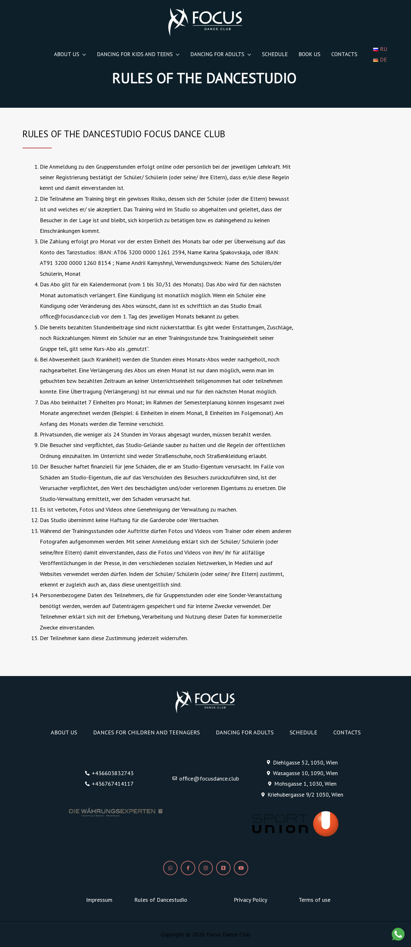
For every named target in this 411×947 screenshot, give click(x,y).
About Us (66, 54)
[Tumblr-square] (223, 868)
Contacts (344, 54)
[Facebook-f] (188, 868)
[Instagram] (205, 868)
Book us (309, 54)
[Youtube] (241, 868)
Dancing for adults (217, 54)
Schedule (275, 54)
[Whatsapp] (170, 868)
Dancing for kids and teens (135, 54)
